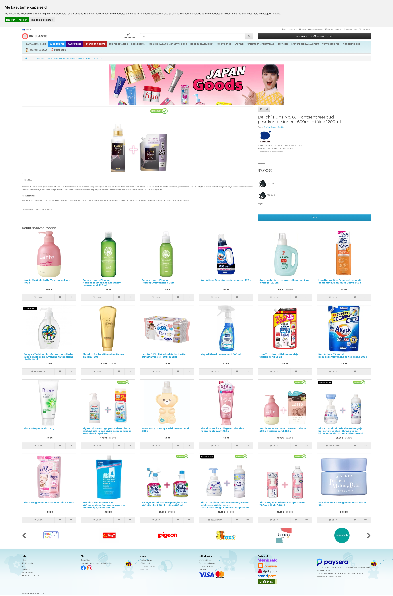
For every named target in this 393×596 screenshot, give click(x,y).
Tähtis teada (27, 563)
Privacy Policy (28, 572)
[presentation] (24, 536)
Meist (24, 560)
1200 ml (271, 195)
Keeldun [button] (23, 19)
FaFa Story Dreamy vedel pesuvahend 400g (165, 429)
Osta (314, 217)
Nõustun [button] (10, 19)
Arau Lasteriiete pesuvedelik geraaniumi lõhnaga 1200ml (284, 281)
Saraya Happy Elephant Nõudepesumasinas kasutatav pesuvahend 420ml (102, 283)
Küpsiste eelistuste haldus (33, 593)
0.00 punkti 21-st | (315, 36)
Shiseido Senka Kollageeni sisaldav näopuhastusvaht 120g (222, 429)
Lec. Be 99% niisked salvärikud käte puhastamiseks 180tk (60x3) (163, 355)
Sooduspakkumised (148, 566)
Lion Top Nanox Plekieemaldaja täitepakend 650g (278, 355)
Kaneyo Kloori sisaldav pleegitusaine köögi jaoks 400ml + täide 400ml (164, 504)
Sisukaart (144, 569)
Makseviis (26, 569)
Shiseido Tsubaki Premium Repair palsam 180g (103, 355)
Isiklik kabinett (205, 560)
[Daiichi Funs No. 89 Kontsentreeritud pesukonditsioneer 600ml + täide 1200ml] (137, 140)
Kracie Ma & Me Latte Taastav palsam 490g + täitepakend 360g (282, 429)
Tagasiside (85, 560)
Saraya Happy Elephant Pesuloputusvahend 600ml (158, 281)
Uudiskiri (202, 569)
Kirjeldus (28, 180)
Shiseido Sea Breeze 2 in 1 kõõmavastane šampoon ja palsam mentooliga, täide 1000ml (104, 505)
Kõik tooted (145, 563)
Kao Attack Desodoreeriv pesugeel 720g (225, 280)
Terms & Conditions (30, 575)
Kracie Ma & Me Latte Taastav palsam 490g (47, 281)
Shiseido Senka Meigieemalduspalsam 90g (342, 504)
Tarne (24, 566)
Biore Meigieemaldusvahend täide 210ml (49, 502)
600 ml (270, 183)
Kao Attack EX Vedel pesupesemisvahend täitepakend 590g (342, 355)
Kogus (260, 203)
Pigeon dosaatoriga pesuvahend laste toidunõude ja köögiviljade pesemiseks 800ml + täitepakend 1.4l (107, 431)
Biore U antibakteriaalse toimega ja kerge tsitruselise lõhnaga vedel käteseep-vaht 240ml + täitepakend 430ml (340, 432)
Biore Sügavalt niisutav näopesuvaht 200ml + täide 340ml (282, 504)
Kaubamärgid (146, 560)
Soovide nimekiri (206, 566)
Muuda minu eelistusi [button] (42, 19)
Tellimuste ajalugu (207, 563)
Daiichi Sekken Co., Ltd (274, 127)
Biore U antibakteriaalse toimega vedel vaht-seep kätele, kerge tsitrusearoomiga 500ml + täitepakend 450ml (224, 506)
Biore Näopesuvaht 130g (39, 428)
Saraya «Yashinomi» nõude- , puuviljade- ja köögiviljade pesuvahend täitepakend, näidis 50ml (49, 357)
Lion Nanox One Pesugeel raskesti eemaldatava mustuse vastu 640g (339, 281)
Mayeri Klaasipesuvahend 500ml (220, 354)
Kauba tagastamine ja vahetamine (96, 563)
